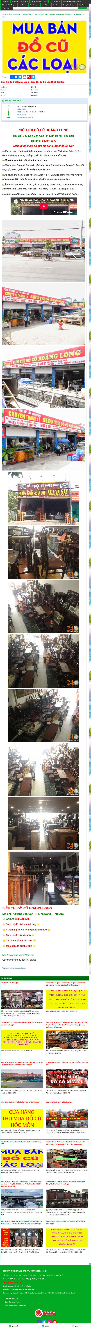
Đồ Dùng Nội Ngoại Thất (71, 1)
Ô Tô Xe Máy (54, 1)
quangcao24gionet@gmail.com (19, 1286)
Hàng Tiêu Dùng (68, 5)
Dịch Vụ (55, 5)
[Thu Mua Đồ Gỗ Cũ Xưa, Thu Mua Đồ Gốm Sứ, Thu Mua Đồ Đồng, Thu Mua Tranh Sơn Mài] (67, 1199)
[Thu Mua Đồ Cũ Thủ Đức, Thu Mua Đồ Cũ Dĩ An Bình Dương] (22, 1159)
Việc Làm (45, 5)
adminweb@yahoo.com (25, 117)
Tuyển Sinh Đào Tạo (38, 1)
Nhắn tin (78, 1326)
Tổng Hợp (5, 8)
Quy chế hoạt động (12, 1302)
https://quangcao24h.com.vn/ (22, 1289)
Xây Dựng (82, 5)
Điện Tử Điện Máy (8, 5)
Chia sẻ (5, 77)
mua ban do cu (11, 968)
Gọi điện (15, 1326)
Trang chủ (5, 1)
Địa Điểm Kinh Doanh (19, 1)
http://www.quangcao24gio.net (18, 955)
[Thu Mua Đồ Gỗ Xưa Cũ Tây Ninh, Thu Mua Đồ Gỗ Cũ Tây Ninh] (67, 1079)
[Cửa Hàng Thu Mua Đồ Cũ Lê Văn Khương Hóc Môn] (22, 1119)
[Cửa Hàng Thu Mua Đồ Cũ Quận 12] (67, 1119)
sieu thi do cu (21, 968)
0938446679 (21, 109)
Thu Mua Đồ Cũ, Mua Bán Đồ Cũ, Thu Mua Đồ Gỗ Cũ (27, 14)
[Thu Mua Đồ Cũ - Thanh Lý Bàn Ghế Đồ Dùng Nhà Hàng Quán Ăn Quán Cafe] (22, 1040)
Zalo (47, 1326)
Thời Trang (33, 5)
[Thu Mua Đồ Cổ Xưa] (22, 1000)
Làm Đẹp (22, 5)
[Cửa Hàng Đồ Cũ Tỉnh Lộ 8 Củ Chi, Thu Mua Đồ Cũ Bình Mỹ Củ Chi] (67, 1238)
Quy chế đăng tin (11, 1298)
